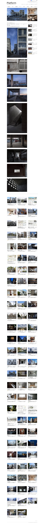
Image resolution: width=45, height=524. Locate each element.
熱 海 (24, 6)
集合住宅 (9, 6)
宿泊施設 (16, 6)
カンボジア (35, 6)
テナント (20, 6)
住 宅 (12, 6)
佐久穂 (28, 6)
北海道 (31, 6)
